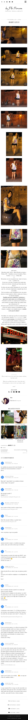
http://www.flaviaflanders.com (8, 665)
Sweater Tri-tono (20, 424)
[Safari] (7, 416)
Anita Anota (8, 488)
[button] (26, 2)
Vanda (7, 584)
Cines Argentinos (18, 317)
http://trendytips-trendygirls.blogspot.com (10, 497)
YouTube (15, 712)
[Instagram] (4, 2)
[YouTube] (9, 2)
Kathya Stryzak (9, 476)
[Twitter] (1, 2)
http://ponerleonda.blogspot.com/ (8, 521)
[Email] (12, 2)
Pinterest (14, 708)
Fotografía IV (5, 451)
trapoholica (8, 462)
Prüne (4, 447)
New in (20, 451)
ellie (6, 538)
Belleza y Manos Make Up (12, 502)
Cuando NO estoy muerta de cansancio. (20, 441)
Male (6, 515)
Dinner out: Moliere (7, 439)
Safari (7, 424)
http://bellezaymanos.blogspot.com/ (9, 509)
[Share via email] (9, 445)
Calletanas (12, 275)
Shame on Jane (9, 683)
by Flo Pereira (14, 8)
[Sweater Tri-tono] (20, 416)
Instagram (18, 400)
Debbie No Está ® (9, 566)
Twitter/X (15, 701)
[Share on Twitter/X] (13, 445)
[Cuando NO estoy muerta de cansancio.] (20, 432)
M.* (5, 550)
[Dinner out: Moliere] (7, 432)
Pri (6, 605)
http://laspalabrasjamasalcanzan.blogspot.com (11, 616)
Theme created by (14, 718)
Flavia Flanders (9, 643)
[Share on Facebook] (11, 445)
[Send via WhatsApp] (15, 445)
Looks (19, 19)
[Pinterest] (7, 2)
